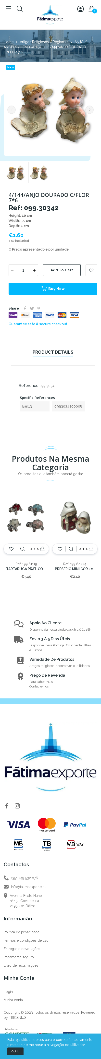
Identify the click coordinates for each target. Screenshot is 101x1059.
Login (8, 992)
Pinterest (38, 308)
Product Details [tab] (53, 352)
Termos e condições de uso (26, 940)
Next (89, 110)
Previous (11, 110)
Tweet (31, 308)
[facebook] (7, 806)
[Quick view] (22, 548)
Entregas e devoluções (22, 949)
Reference (28, 385)
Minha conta (13, 1000)
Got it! (15, 1051)
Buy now (56, 289)
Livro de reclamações (21, 965)
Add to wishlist (91, 270)
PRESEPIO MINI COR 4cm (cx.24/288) (75, 569)
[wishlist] (11, 548)
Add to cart (61, 270)
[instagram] (17, 806)
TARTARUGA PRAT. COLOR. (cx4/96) (26, 569)
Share (25, 308)
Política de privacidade (21, 932)
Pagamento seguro (19, 957)
